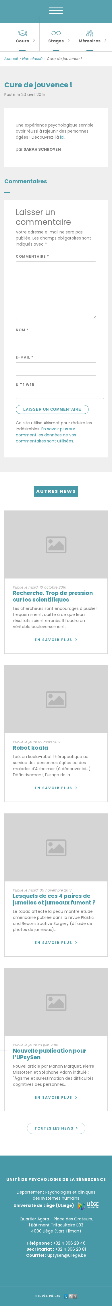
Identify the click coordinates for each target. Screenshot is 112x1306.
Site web (25, 384)
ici (62, 137)
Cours (22, 41)
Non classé (32, 58)
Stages (56, 41)
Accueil (11, 58)
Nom (22, 329)
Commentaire (32, 256)
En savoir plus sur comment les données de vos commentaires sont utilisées (46, 435)
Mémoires (90, 41)
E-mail (24, 357)
